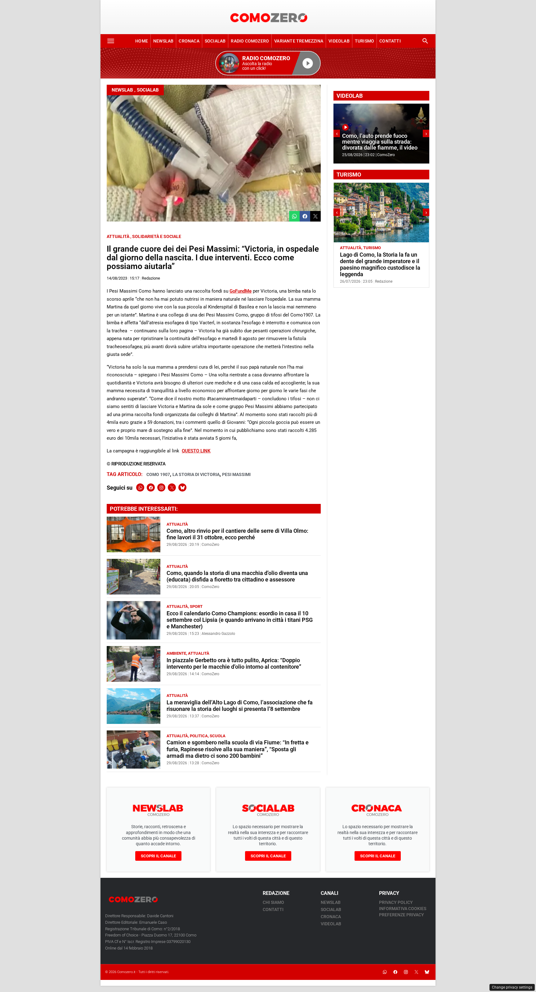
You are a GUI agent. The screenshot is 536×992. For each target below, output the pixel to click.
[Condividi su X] (315, 216)
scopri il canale (158, 856)
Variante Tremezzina (298, 40)
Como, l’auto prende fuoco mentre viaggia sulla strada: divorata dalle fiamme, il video (380, 142)
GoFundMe (241, 291)
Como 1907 (158, 474)
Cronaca (189, 40)
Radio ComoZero (250, 40)
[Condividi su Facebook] (305, 216)
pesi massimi (236, 474)
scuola (218, 736)
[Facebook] (151, 487)
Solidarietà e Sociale (156, 236)
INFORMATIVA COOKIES (402, 908)
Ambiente (176, 653)
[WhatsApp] (140, 487)
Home (141, 40)
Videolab (339, 40)
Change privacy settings (512, 987)
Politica (199, 736)
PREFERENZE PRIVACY (401, 914)
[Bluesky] (182, 487)
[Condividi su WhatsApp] (294, 216)
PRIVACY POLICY (396, 902)
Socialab (215, 40)
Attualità (118, 236)
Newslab (163, 40)
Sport (196, 606)
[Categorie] (110, 41)
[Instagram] (161, 487)
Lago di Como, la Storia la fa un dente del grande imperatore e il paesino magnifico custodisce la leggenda (380, 264)
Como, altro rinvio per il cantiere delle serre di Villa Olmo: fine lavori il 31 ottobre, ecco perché (237, 534)
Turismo (364, 40)
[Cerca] (425, 41)
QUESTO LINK (196, 451)
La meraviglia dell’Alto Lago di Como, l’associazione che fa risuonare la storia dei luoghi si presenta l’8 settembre (240, 705)
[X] (172, 487)
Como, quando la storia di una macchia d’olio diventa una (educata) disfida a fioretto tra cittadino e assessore (237, 576)
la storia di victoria (196, 474)
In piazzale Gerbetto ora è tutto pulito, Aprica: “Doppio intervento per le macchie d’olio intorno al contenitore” (234, 663)
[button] (268, 63)
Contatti (390, 40)
